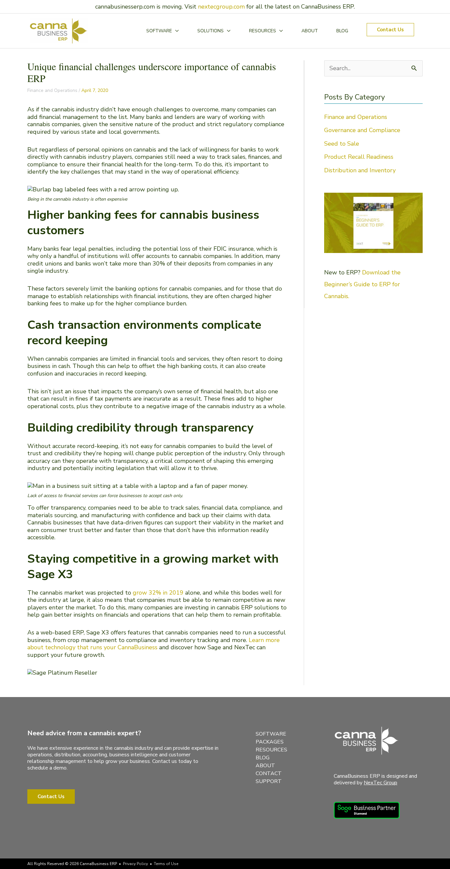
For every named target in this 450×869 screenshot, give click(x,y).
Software (271, 734)
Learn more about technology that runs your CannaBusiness (153, 644)
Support (269, 781)
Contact (269, 773)
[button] (390, 29)
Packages (270, 741)
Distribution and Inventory (360, 170)
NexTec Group (380, 782)
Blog (262, 757)
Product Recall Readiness (358, 157)
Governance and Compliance (362, 130)
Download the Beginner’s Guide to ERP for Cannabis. (362, 284)
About (265, 765)
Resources (271, 749)
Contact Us (51, 796)
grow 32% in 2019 (158, 593)
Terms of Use (166, 863)
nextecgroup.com (221, 7)
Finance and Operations (52, 90)
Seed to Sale (341, 144)
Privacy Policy (135, 863)
